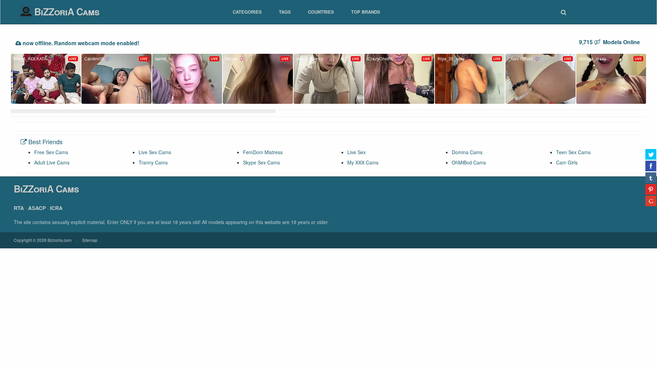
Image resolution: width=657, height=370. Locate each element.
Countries (321, 12)
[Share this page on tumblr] (650, 177)
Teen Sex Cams (573, 152)
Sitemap (90, 240)
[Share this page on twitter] (650, 154)
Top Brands (365, 12)
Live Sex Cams (155, 152)
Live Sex (356, 152)
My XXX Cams (362, 162)
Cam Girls (567, 162)
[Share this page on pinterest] (650, 189)
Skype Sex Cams (261, 162)
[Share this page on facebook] (650, 165)
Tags (285, 12)
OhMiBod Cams (469, 162)
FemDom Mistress (263, 152)
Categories (247, 12)
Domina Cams (467, 152)
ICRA (56, 208)
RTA (19, 208)
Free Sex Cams (51, 152)
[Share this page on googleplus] (650, 200)
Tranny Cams (153, 162)
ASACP (37, 208)
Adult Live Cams (51, 162)
